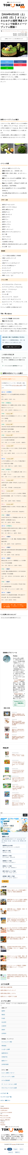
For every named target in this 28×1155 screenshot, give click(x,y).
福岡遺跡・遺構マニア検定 (10, 877)
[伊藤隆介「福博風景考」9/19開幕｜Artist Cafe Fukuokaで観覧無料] (7, 714)
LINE (7, 68)
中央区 (3, 1018)
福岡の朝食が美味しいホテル (8, 993)
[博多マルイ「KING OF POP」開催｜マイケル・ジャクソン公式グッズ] (7, 729)
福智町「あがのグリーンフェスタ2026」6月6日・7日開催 (18, 755)
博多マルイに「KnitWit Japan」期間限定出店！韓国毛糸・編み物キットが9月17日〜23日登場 (18, 723)
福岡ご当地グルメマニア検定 (10, 872)
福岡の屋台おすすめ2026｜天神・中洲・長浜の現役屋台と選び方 (17, 938)
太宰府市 (4, 1033)
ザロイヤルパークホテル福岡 (9, 1088)
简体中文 (10, 1152)
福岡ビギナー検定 (7, 851)
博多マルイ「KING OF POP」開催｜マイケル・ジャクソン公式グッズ (18, 730)
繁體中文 (17, 1152)
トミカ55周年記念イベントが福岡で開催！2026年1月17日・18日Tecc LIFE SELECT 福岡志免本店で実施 (18, 796)
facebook (3, 1124)
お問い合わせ (4, 1110)
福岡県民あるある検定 (11, 846)
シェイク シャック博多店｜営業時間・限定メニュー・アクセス (16, 966)
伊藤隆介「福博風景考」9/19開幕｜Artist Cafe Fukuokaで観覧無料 (18, 715)
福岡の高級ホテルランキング (8, 990)
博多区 (3, 1014)
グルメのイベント (9, 31)
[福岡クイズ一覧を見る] (14, 825)
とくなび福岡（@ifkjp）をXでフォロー (12, 346)
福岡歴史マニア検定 (9, 861)
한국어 (21, 1149)
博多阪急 (4, 1045)
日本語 (9, 1149)
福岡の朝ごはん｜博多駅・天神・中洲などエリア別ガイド (17, 909)
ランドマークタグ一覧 (6, 1096)
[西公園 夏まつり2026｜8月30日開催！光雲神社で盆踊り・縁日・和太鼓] (7, 736)
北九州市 (4, 1022)
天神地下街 (4, 1057)
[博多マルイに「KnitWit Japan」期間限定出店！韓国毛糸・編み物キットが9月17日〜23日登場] (7, 721)
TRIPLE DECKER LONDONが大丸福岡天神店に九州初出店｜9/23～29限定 (17, 976)
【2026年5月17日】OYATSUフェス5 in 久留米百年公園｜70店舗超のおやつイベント (18, 771)
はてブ (7, 65)
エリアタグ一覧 (4, 1093)
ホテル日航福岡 (6, 1080)
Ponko (15, 656)
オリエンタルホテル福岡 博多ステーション (11, 617)
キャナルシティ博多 (7, 1041)
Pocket (20, 65)
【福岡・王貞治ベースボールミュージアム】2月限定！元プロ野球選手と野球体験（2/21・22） (18, 788)
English (15, 1149)
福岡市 (3, 1011)
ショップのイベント (23, 31)
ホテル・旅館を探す (5, 1119)
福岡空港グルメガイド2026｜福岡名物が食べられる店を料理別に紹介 (17, 900)
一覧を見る (5, 881)
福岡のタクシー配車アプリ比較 (9, 996)
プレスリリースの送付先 (6, 1112)
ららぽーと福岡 (6, 1049)
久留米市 (4, 1026)
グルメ (3, 31)
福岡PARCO (5, 1053)
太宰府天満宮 (5, 1064)
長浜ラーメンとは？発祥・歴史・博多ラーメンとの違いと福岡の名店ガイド (17, 957)
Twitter (7, 61)
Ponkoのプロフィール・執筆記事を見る (19, 703)
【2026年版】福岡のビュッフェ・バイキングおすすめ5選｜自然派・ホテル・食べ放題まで (18, 764)
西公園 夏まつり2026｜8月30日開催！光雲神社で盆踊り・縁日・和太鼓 (18, 737)
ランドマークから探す (6, 1117)
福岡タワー (4, 1060)
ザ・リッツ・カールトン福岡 (9, 1084)
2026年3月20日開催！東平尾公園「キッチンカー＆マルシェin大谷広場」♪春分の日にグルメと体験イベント (18, 779)
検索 (1, 812)
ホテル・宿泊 (24, 32)
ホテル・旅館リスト (5, 1100)
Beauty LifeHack (18, 693)
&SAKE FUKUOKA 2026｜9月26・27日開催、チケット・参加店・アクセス (17, 948)
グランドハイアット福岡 (8, 1076)
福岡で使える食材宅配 (6, 987)
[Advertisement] (14, 99)
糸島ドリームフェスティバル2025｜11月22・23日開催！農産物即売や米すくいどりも (18, 804)
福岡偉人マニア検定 (10, 866)
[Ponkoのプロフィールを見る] (7, 663)
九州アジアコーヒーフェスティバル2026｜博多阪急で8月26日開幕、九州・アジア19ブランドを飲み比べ (13, 496)
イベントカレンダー (17, 385)
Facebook (20, 61)
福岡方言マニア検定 (9, 856)
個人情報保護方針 (5, 1108)
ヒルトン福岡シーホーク (8, 1072)
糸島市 (3, 1029)
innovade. (14, 1144)
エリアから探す (5, 1115)
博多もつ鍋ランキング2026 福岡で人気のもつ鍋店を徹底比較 (16, 891)
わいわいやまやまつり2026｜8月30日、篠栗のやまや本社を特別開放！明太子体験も (17, 929)
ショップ (16, 31)
